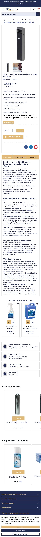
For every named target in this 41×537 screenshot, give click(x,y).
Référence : (7, 79)
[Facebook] (26, 147)
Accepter (20, 527)
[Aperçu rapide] (13, 322)
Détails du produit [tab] (20, 157)
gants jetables (26, 233)
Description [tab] (7, 157)
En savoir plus (8, 122)
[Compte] (31, 9)
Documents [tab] (33, 157)
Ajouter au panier (9, 322)
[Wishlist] (34, 9)
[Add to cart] (14, 418)
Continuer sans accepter (20, 534)
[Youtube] (36, 147)
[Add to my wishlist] (27, 137)
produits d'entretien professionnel (15, 231)
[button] (20, 338)
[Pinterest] (31, 147)
